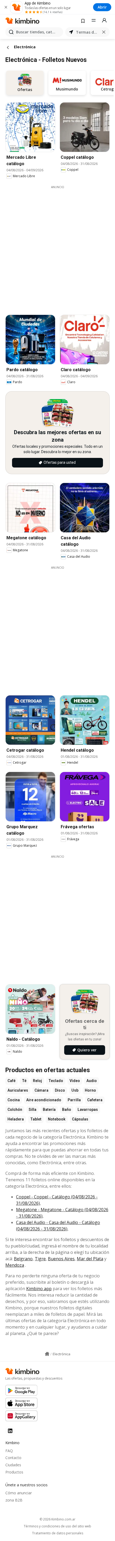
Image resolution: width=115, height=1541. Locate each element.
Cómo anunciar (18, 1492)
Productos (14, 1472)
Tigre (40, 1259)
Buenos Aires (61, 1259)
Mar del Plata (90, 1259)
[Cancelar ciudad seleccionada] (103, 32)
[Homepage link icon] (47, 1354)
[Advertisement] (57, 246)
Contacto (13, 1457)
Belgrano (23, 1259)
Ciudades (13, 1464)
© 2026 (57, 1519)
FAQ (9, 1450)
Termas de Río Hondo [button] (87, 32)
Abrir (102, 7)
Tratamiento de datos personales (57, 1533)
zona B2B (13, 1500)
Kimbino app (39, 1289)
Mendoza (14, 1265)
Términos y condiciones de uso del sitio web (57, 1526)
